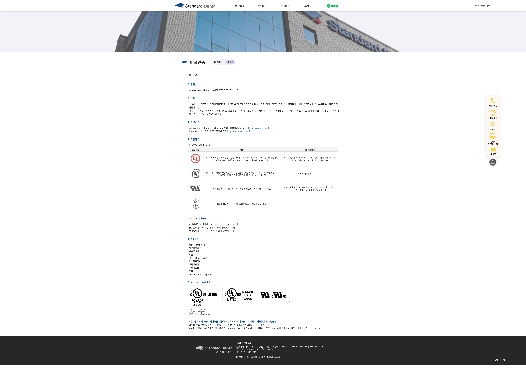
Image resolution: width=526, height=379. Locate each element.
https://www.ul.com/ (257, 128)
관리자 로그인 (499, 359)
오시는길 (493, 129)
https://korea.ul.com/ (238, 131)
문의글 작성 (492, 118)
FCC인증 (218, 62)
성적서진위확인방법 (493, 142)
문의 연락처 (492, 106)
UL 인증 (230, 62)
